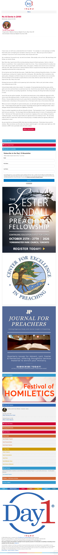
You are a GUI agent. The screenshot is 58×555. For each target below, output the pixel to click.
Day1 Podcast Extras (7, 442)
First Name (6, 163)
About (3, 488)
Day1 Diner (5, 458)
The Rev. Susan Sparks (8, 30)
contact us (16, 543)
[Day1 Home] (29, 3)
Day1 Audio (6, 436)
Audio (31, 488)
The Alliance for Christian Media (24, 537)
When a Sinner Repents (8, 419)
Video (38, 488)
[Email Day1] (32, 9)
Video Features (6, 452)
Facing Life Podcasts (8, 427)
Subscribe (29, 180)
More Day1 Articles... (29, 129)
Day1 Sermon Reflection (8, 464)
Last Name (6, 169)
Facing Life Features (8, 405)
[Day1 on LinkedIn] (31, 9)
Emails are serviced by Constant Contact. (35, 177)
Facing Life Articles (8, 423)
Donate (54, 488)
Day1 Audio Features (7, 445)
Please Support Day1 (9, 144)
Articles (23, 488)
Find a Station (7, 482)
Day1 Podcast (7, 468)
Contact (46, 488)
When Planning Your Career (9, 415)
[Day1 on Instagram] (27, 9)
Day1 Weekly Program (8, 439)
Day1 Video (6, 449)
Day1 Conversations (7, 455)
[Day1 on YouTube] (29, 9)
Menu (29, 12)
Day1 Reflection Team (7, 461)
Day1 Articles (7, 431)
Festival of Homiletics (7, 375)
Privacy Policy (4, 550)
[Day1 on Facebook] (25, 9)
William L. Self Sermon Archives (10, 478)
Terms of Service (11, 550)
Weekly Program (13, 488)
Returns (16, 550)
